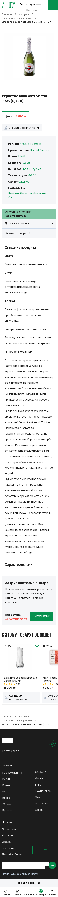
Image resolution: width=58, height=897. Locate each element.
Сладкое (23, 181)
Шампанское (43, 791)
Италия (24, 144)
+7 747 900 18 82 (16, 619)
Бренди (7, 810)
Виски (6, 779)
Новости (7, 835)
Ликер (39, 778)
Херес (39, 810)
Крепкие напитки (13, 772)
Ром (4, 791)
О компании (9, 829)
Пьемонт (36, 144)
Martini (22, 156)
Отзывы (7, 842)
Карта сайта (10, 751)
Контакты (8, 848)
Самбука (40, 772)
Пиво (38, 797)
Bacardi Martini (39, 150)
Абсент (7, 804)
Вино (38, 784)
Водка (6, 798)
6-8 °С (32, 175)
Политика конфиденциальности (20, 873)
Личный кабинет (12, 854)
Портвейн (41, 803)
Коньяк (6, 785)
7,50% (26, 162)
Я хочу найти (32, 4)
